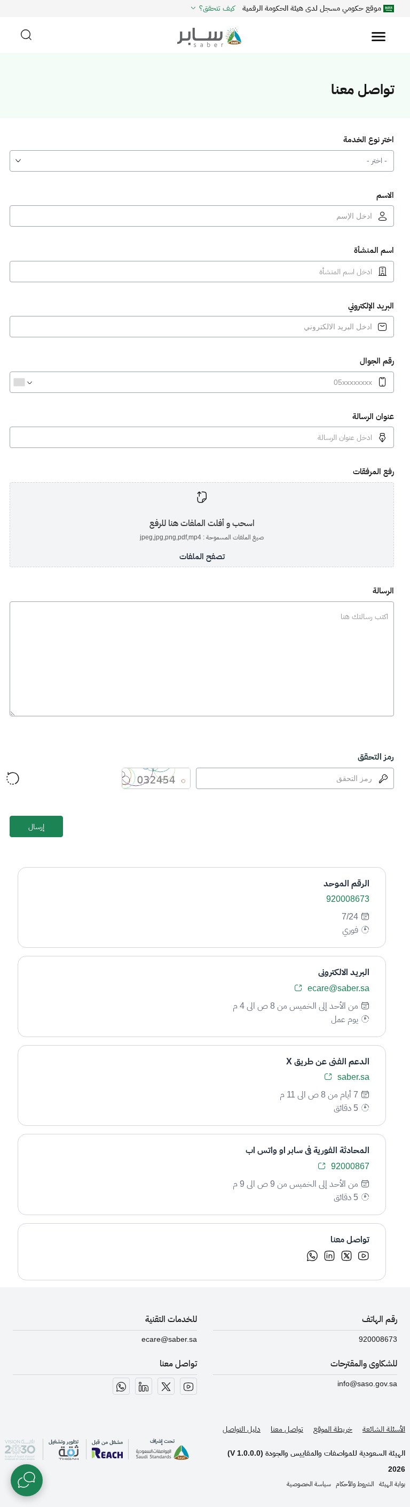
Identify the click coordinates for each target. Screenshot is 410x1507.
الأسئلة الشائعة (383, 1429)
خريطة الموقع (332, 1429)
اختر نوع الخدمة (368, 139)
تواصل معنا (287, 1429)
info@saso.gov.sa (367, 1383)
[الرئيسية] (205, 31)
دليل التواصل (242, 1429)
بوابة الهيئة (392, 1484)
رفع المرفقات (373, 471)
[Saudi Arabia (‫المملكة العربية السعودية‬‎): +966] (22, 382)
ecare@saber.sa (169, 1339)
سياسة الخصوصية (309, 1484)
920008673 (378, 1339)
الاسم (385, 194)
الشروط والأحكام (355, 1484)
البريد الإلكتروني (371, 305)
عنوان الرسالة (373, 416)
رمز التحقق (376, 756)
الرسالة (383, 590)
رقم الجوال (377, 360)
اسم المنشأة (374, 249)
